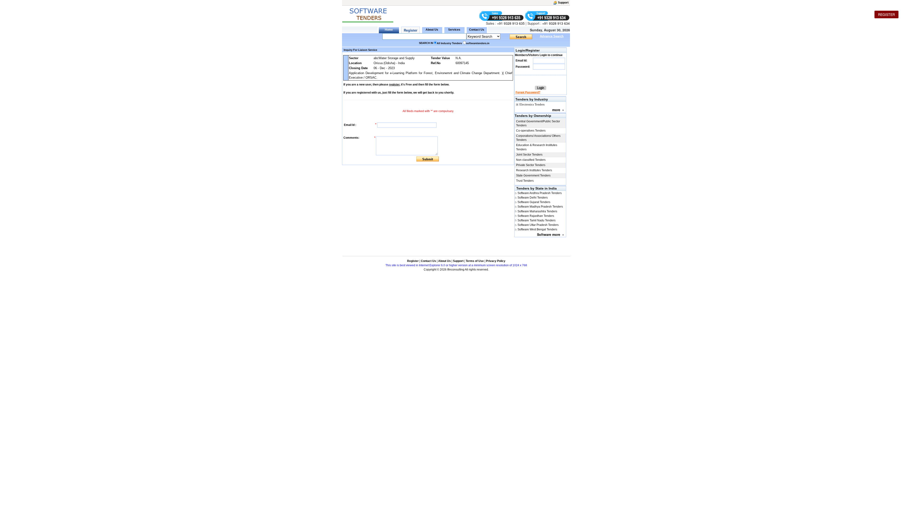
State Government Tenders (533, 175)
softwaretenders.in (477, 43)
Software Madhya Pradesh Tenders (540, 206)
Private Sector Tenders (530, 165)
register (394, 84)
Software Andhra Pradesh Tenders (540, 193)
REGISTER (886, 14)
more (556, 109)
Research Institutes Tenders (534, 170)
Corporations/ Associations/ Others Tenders (538, 138)
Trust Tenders (525, 180)
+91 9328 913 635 (510, 23)
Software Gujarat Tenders (534, 202)
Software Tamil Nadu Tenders (537, 220)
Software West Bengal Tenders (537, 229)
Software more (548, 234)
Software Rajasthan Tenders (536, 216)
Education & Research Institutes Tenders (536, 147)
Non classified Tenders (531, 160)
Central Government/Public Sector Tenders (538, 123)
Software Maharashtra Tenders (537, 211)
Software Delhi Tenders (533, 197)
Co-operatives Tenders (531, 130)
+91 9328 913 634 (556, 23)
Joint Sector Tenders (529, 154)
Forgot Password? (528, 92)
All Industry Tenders (449, 43)
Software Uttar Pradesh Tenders (538, 225)
